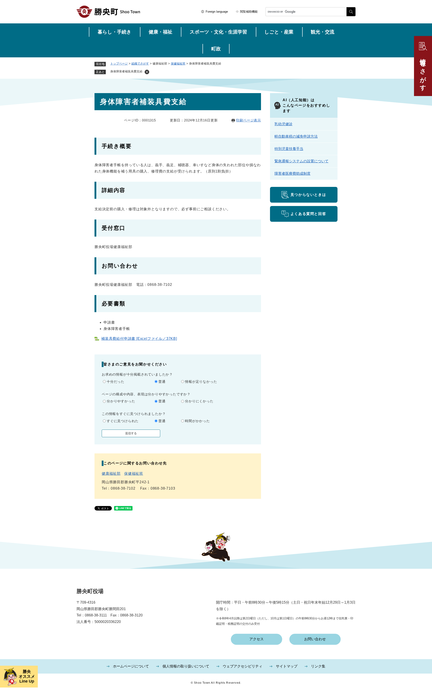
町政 (216, 48)
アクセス (256, 639)
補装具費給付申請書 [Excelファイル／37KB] (139, 338)
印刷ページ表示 (248, 120)
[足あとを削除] (147, 72)
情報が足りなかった (201, 381)
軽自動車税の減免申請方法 (296, 136)
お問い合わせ (315, 639)
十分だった (115, 381)
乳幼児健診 (283, 124)
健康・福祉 (160, 31)
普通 (162, 381)
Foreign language (217, 11)
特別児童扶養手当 (288, 149)
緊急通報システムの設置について (301, 161)
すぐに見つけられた (123, 421)
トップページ (119, 63)
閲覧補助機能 (249, 11)
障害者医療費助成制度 (292, 173)
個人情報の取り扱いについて (185, 666)
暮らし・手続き (114, 31)
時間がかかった (197, 421)
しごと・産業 (278, 31)
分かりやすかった (121, 401)
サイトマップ (286, 666)
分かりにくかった (199, 401)
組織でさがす (140, 63)
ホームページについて (131, 666)
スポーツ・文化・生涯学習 (218, 31)
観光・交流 (322, 31)
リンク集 (318, 666)
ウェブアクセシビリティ (242, 666)
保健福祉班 (178, 63)
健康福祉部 (111, 473)
